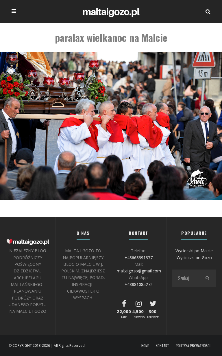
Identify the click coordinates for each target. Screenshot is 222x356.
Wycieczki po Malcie (194, 250)
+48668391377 (139, 257)
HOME (145, 345)
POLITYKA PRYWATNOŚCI (193, 345)
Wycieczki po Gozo (194, 257)
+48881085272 (139, 284)
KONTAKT (162, 345)
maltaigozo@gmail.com (139, 271)
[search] (207, 278)
